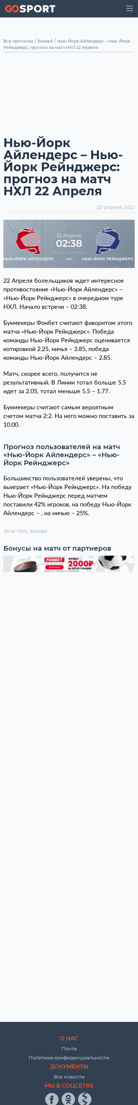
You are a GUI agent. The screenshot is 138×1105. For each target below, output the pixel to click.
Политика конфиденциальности (69, 1058)
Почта (69, 1049)
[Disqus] (69, 663)
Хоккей (45, 41)
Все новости (69, 1077)
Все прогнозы (18, 41)
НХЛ (22, 531)
